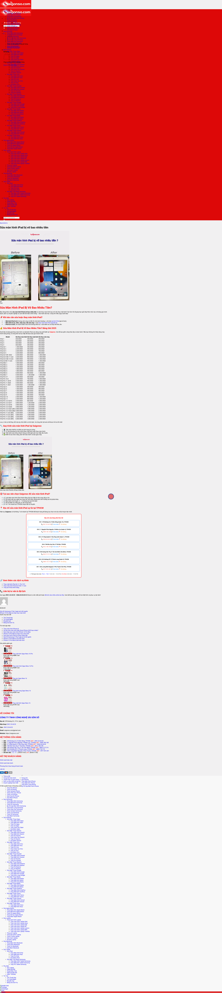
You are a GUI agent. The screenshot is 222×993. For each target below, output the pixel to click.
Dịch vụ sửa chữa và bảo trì (11, 781)
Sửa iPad (10, 183)
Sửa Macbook (7, 173)
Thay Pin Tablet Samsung (18, 196)
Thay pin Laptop (12, 165)
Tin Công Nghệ (11, 211)
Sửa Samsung (7, 31)
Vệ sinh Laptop (11, 172)
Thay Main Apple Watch (14, 148)
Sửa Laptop (7, 150)
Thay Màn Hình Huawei (17, 87)
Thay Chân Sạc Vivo (16, 81)
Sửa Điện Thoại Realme (14, 94)
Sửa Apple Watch (8, 140)
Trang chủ (6, 10)
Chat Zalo (55, 524)
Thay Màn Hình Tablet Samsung (20, 193)
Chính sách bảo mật (6, 760)
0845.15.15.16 (47, 554)
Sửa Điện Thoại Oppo (13, 51)
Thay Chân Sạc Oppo (16, 59)
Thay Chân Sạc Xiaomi (17, 69)
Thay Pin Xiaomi (15, 68)
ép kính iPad (55, 321)
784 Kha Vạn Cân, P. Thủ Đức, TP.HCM (18, 746)
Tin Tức (5, 208)
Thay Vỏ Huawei (15, 91)
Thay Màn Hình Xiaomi (17, 64)
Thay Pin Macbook (12, 178)
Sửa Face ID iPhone (13, 28)
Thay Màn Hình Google (17, 104)
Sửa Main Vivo (14, 84)
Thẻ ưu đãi (6, 776)
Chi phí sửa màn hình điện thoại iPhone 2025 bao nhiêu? (20, 630)
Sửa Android (7, 49)
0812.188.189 (47, 546)
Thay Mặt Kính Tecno (17, 129)
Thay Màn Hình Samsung (15, 33)
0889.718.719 (47, 561)
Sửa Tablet (6, 181)
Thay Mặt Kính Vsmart (17, 134)
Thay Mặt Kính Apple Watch (15, 144)
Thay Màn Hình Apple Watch (15, 142)
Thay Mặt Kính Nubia (16, 112)
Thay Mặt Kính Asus (16, 139)
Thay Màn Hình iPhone (14, 13)
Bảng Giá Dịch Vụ (12, 214)
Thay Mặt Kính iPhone (14, 15)
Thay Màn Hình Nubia (17, 111)
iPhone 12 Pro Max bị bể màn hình (14, 640)
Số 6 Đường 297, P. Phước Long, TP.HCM (19, 749)
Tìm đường (63, 524)
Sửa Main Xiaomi (15, 73)
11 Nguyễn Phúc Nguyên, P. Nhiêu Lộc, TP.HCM (21, 742)
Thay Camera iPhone (13, 23)
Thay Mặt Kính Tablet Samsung (20, 195)
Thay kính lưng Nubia (17, 114)
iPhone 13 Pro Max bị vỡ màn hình (14, 638)
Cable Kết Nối (11, 201)
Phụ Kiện (6, 198)
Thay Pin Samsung (13, 804)
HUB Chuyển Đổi (12, 205)
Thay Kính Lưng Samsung (15, 40)
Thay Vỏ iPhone (12, 21)
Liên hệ (2, 769)
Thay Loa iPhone (12, 26)
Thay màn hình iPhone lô (11, 629)
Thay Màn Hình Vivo (16, 76)
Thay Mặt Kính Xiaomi (17, 66)
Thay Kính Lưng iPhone (14, 16)
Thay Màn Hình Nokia (17, 117)
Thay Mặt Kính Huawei (17, 89)
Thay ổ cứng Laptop (13, 168)
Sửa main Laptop (12, 170)
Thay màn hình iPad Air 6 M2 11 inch (14, 586)
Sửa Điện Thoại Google (14, 102)
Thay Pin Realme (15, 99)
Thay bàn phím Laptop (14, 167)
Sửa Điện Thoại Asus (13, 135)
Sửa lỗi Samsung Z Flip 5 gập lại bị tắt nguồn (14, 611)
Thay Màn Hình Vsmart (17, 132)
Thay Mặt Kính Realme (17, 97)
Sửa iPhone (7, 12)
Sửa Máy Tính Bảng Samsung (16, 191)
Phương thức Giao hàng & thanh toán (11, 766)
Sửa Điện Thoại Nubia (13, 109)
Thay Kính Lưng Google (17, 107)
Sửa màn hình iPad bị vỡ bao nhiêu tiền (15, 635)
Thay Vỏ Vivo (14, 82)
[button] (3, 33)
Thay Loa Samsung (13, 45)
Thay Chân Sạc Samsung (15, 41)
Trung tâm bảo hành (9, 778)
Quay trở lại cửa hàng (10, 65)
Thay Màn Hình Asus (16, 137)
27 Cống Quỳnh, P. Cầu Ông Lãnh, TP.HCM (20, 744)
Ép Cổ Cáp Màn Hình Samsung (16, 38)
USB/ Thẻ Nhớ (11, 206)
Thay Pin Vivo (14, 79)
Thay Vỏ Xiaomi (15, 71)
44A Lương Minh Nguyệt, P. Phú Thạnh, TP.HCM (21, 751)
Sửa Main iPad (15, 190)
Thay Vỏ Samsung (12, 46)
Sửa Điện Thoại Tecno (14, 125)
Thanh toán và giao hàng (11, 779)
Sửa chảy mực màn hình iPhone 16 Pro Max (17, 632)
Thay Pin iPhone (12, 20)
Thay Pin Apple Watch (13, 145)
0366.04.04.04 (47, 539)
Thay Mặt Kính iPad (16, 186)
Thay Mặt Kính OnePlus (17, 124)
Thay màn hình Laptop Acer (18, 153)
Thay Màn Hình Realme (17, 96)
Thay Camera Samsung (14, 43)
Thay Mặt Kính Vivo (16, 78)
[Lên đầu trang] (22, 775)
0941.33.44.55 (47, 524)
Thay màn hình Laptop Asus (19, 155)
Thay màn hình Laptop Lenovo (19, 160)
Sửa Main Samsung (13, 48)
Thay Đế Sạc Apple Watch (15, 147)
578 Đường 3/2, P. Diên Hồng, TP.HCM (18, 741)
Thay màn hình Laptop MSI (18, 162)
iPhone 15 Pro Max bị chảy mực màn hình (13, 613)
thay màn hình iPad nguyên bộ (48, 323)
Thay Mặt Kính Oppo (16, 54)
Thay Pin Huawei (15, 92)
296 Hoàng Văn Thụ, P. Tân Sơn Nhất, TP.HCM (21, 747)
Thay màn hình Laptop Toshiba (20, 163)
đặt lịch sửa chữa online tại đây (54, 595)
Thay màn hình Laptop (14, 152)
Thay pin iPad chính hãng (11, 587)
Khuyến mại (10, 213)
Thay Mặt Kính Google (17, 106)
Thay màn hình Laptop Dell (18, 157)
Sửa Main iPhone (12, 30)
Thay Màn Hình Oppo (17, 53)
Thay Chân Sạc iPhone (14, 25)
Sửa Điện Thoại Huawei (14, 86)
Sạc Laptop (10, 200)
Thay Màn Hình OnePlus (17, 122)
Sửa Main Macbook (13, 180)
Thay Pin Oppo (15, 56)
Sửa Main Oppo (15, 61)
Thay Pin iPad (14, 188)
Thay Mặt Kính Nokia (16, 119)
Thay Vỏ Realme (15, 101)
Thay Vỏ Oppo (14, 58)
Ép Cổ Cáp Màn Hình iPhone (15, 18)
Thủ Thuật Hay (11, 210)
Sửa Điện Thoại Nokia (13, 115)
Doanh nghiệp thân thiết (10, 783)
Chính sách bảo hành (6, 763)
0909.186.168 (47, 531)
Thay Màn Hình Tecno (17, 127)
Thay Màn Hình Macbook (14, 175)
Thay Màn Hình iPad (16, 185)
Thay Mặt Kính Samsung (14, 35)
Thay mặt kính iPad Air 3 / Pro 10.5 (14, 584)
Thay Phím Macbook (13, 177)
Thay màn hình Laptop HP (18, 158)
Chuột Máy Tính (12, 203)
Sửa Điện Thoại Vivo (13, 74)
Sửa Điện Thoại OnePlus (14, 120)
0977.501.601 (47, 569)
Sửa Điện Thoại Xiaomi (14, 63)
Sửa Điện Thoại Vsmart (14, 130)
